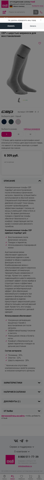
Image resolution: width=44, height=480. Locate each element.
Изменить (11, 26)
